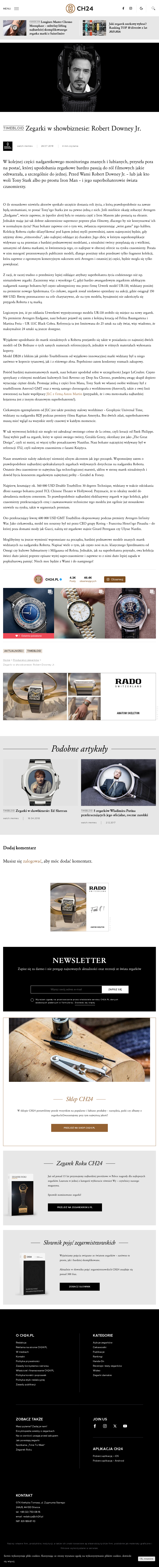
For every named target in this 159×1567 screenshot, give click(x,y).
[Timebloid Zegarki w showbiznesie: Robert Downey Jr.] (79, 77)
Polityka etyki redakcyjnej (30, 1380)
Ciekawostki (99, 1347)
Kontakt (20, 1356)
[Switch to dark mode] (141, 8)
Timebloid (34, 651)
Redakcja (21, 1342)
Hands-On (98, 1361)
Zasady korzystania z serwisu (32, 1366)
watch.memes (24, 146)
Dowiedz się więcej (85, 1003)
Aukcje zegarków (102, 1342)
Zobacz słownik (79, 1287)
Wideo (96, 1370)
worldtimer (95, 410)
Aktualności (13, 651)
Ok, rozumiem (146, 1558)
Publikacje (99, 1352)
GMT (38, 388)
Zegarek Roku (24, 1450)
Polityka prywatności (28, 1361)
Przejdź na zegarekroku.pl (75, 1207)
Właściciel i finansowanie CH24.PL (35, 1370)
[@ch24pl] (38, 579)
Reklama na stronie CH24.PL (31, 1347)
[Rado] (79, 696)
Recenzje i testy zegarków (107, 1366)
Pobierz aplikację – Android (108, 1461)
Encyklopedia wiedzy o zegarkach (35, 1431)
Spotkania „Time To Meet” (30, 1445)
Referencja (64, 324)
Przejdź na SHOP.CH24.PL (79, 1128)
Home (6, 660)
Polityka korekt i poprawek (31, 1375)
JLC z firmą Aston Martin (64, 394)
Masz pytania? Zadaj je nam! (31, 1426)
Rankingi (98, 1356)
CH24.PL (79, 8)
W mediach (22, 1352)
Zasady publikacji (26, 1384)
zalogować (32, 861)
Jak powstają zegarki (28, 1440)
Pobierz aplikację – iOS (106, 1456)
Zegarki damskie (102, 1375)
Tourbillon (74, 486)
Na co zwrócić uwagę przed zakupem (37, 1436)
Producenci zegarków (26, 660)
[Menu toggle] (16, 8)
